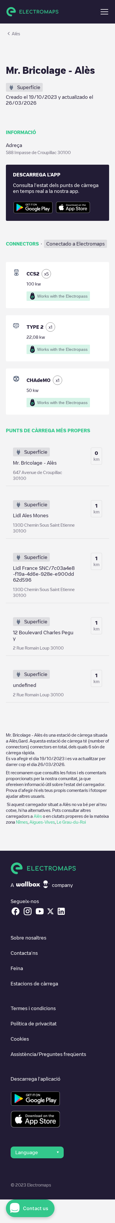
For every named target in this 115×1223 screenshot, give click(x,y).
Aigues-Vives (42, 822)
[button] (104, 11)
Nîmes (22, 822)
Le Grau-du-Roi (71, 822)
